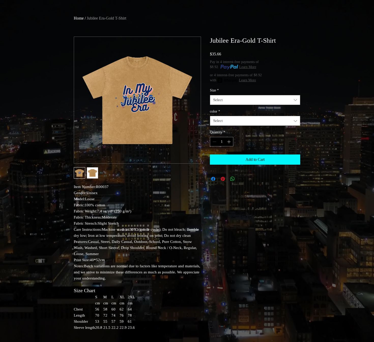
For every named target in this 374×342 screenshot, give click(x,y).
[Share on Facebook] (213, 179)
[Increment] (229, 141)
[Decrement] (214, 141)
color (215, 111)
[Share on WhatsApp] (232, 179)
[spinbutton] (221, 141)
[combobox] (255, 100)
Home (79, 18)
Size (214, 90)
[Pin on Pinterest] (223, 179)
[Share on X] (242, 179)
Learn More (247, 67)
